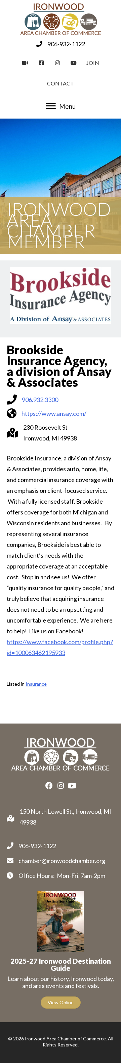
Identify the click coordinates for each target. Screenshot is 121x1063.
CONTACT (60, 83)
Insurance (36, 684)
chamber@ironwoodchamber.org (61, 860)
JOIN (92, 62)
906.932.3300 (40, 399)
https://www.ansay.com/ (54, 413)
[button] (49, 786)
